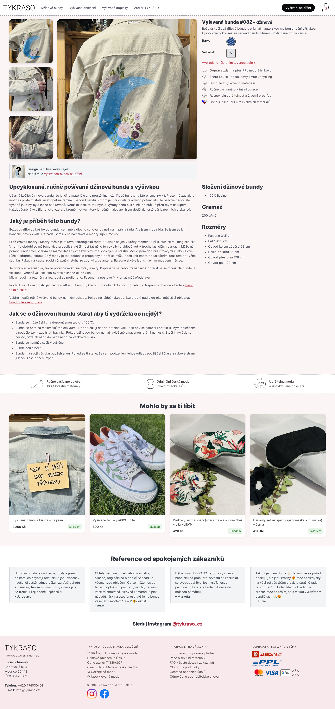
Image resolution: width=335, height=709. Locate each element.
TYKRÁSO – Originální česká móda (112, 653)
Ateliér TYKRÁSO (146, 8)
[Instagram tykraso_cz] (92, 694)
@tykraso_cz (187, 624)
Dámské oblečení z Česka (106, 658)
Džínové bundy (52, 8)
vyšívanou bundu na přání (63, 174)
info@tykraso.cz (28, 690)
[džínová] (231, 42)
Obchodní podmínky (184, 667)
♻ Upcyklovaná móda (103, 676)
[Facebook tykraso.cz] (104, 694)
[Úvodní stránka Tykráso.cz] (19, 7)
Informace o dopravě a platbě (192, 653)
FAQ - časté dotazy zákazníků (192, 662)
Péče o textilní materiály (187, 658)
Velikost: (208, 52)
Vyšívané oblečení (82, 8)
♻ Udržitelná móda (101, 672)
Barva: (207, 40)
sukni (23, 290)
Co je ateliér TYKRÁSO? (104, 662)
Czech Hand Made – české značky (112, 667)
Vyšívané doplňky (115, 8)
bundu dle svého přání (25, 302)
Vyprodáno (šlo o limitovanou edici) (228, 63)
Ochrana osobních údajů (187, 672)
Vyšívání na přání (298, 8)
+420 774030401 (30, 685)
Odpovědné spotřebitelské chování (195, 676)
